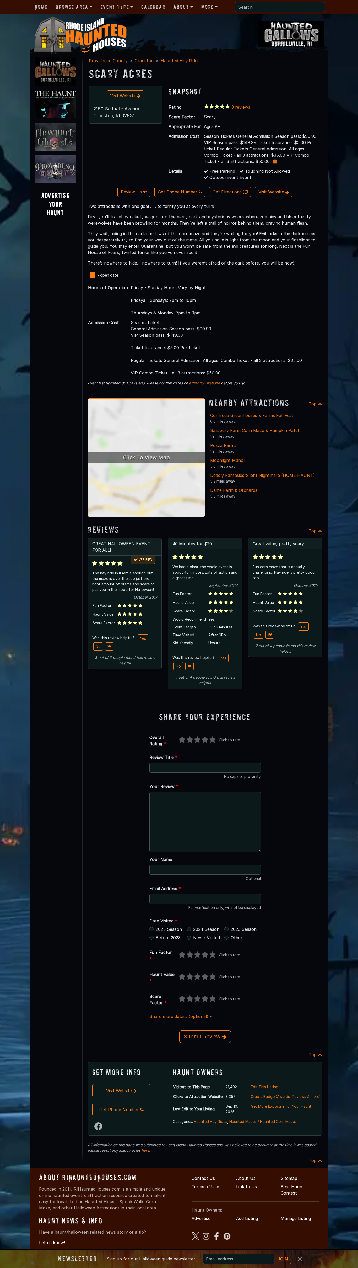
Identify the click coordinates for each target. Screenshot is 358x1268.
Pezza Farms (223, 445)
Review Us (132, 191)
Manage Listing (296, 1218)
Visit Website (123, 95)
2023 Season (244, 929)
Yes (143, 638)
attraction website (204, 383)
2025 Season (169, 929)
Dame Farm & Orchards (233, 490)
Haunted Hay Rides (180, 60)
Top (313, 403)
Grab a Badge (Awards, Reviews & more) (286, 1096)
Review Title (163, 757)
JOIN (283, 1258)
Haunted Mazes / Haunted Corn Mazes (263, 1121)
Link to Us (246, 1186)
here (145, 1150)
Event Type (115, 7)
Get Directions (228, 191)
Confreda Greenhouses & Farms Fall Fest (251, 415)
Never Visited (206, 937)
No (98, 646)
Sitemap (289, 1178)
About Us (246, 1178)
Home (41, 7)
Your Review (163, 786)
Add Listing (247, 1218)
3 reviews (240, 107)
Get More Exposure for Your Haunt (281, 1106)
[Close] (300, 1259)
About (181, 7)
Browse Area (72, 7)
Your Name (160, 859)
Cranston (144, 60)
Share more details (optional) (179, 1016)
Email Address (165, 888)
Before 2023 (168, 937)
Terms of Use (205, 1186)
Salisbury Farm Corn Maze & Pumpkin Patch (255, 430)
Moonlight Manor (227, 460)
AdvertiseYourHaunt (55, 203)
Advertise (201, 1218)
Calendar (153, 7)
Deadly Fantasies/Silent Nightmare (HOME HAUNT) (262, 475)
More (207, 7)
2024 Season (206, 929)
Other (236, 937)
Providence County (108, 60)
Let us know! (52, 1242)
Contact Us (203, 1178)
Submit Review (203, 1036)
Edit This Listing (264, 1087)
